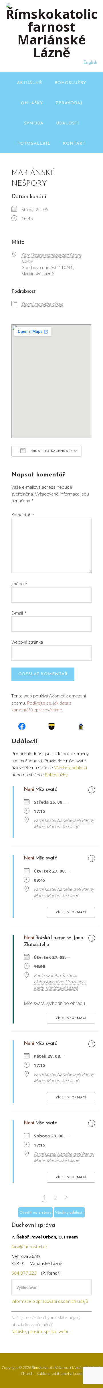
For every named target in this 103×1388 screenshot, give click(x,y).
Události (67, 123)
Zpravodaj (69, 103)
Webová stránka (27, 642)
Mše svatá (46, 789)
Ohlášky (32, 103)
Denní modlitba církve (42, 304)
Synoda (33, 123)
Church (27, 1373)
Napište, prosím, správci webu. (41, 1331)
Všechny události (70, 767)
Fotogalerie (33, 144)
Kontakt (74, 144)
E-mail (19, 613)
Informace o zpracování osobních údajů (49, 1301)
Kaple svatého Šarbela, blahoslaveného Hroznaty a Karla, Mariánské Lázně (60, 982)
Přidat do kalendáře (50, 451)
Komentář (22, 514)
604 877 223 (24, 1273)
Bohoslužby (70, 83)
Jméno (19, 583)
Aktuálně (29, 83)
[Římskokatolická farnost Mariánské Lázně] (51, 52)
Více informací (71, 912)
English (90, 63)
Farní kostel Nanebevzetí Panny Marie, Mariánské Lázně (64, 823)
